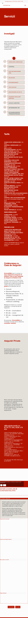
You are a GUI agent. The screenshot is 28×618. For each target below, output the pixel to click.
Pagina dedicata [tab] (3, 593)
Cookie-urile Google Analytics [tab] (6, 539)
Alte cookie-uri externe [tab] (4, 559)
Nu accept (18, 607)
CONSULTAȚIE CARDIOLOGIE (15, 62)
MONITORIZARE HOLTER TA (15, 92)
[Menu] (25, 5)
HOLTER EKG (12, 77)
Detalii (4, 485)
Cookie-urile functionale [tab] (4, 519)
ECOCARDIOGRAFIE (13, 82)
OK (1, 485)
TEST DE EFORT (12, 87)
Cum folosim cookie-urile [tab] (5, 498)
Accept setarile (11, 607)
